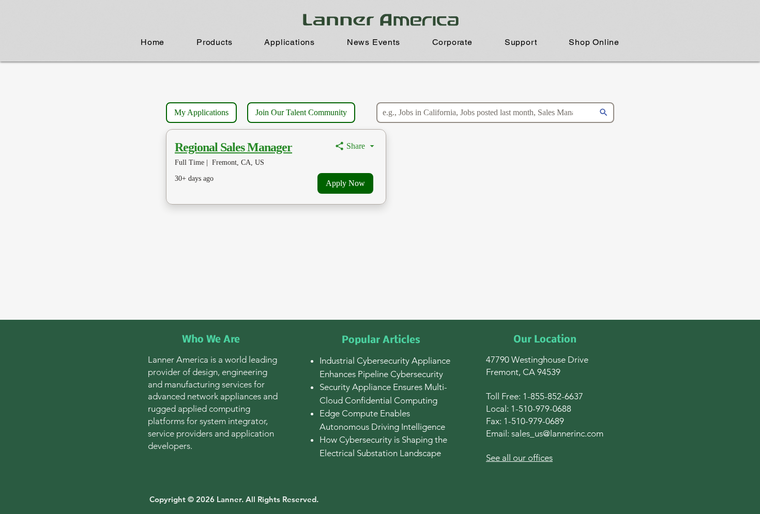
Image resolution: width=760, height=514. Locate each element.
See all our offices (519, 458)
